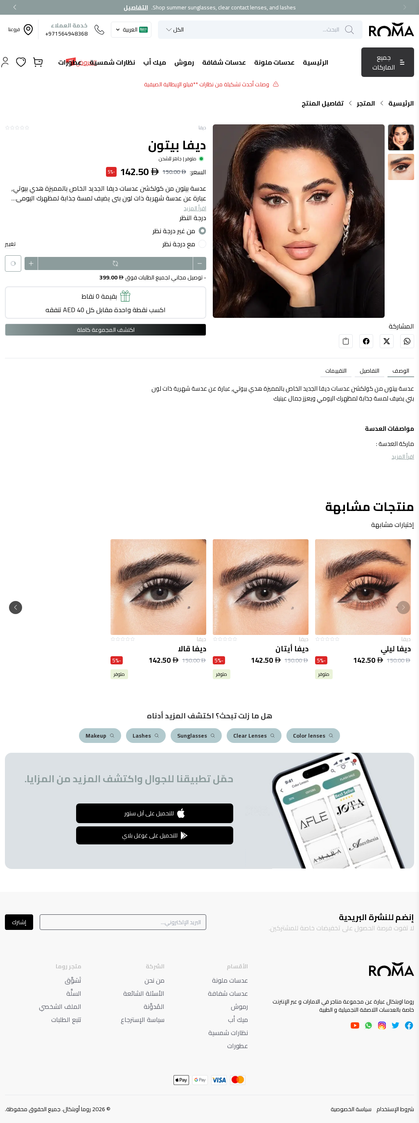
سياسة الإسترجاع (142, 1019)
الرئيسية (401, 103)
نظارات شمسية (228, 1032)
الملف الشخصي (60, 1006)
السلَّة (73, 993)
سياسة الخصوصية (351, 1109)
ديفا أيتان (292, 649)
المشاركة (401, 326)
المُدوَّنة (154, 1006)
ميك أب (238, 1019)
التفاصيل (136, 7)
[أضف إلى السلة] (363, 587)
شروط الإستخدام (395, 1109)
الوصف (400, 370)
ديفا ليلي (396, 649)
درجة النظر (193, 218)
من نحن (154, 980)
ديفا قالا (192, 649)
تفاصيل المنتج (323, 103)
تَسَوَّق (73, 980)
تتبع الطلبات (66, 1019)
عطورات (237, 1046)
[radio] (202, 231)
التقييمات (336, 370)
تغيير (10, 244)
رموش (239, 1006)
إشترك (19, 922)
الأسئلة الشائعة (143, 993)
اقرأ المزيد (195, 208)
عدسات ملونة (230, 980)
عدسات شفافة (228, 993)
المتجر (366, 103)
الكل (178, 29)
